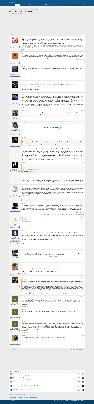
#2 (83, 53)
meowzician (15, 375)
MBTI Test (46, 4)
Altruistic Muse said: (26, 139)
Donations (52, 4)
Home (11, 4)
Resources (31, 4)
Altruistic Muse (13, 13)
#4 (83, 82)
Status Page (56, 400)
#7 (83, 122)
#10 (83, 186)
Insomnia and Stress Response (21, 382)
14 (68, 373)
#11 (83, 203)
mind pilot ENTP (79, 386)
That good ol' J (16, 374)
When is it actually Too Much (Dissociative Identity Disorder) (28, 385)
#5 (83, 94)
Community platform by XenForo (47, 402)
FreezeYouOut (15, 379)
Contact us (61, 400)
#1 (83, 37)
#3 (83, 66)
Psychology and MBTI (26, 387)
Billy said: (24, 279)
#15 (83, 263)
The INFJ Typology (26, 375)
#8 (83, 137)
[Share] (82, 37)
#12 (83, 217)
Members (39, 4)
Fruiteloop (15, 387)
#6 (83, 110)
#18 (83, 309)
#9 (83, 162)
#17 (83, 296)
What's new (23, 4)
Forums (17, 4)
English (13, 400)
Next (14, 34)
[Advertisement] (47, 24)
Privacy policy (74, 400)
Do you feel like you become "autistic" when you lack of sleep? (28, 378)
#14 (83, 250)
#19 (83, 321)
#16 (83, 277)
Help (78, 400)
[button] (14, 5)
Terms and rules (67, 400)
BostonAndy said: (25, 165)
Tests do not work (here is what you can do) (24, 389)
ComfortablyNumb (78, 390)
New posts (11, 6)
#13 (83, 230)
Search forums (17, 6)
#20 (83, 335)
